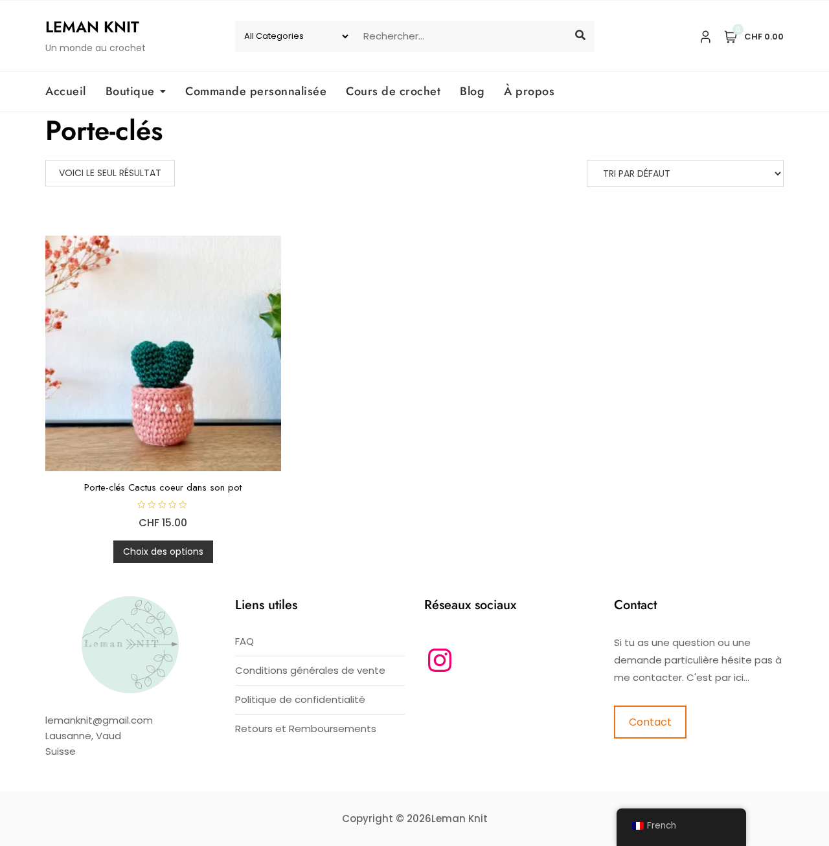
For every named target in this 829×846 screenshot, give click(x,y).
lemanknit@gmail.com (99, 720)
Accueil (65, 91)
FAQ (244, 641)
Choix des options (163, 551)
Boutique (130, 91)
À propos (529, 91)
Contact (650, 722)
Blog (472, 91)
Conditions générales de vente (310, 670)
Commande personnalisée (255, 91)
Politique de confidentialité (300, 699)
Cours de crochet (393, 91)
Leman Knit (92, 27)
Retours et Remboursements (305, 728)
